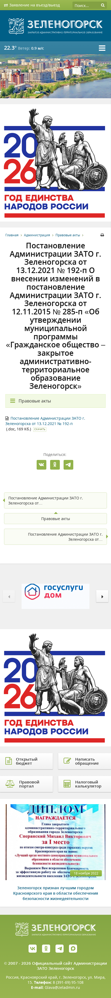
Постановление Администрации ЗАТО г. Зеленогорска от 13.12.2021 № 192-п (45, 421)
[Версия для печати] (103, 235)
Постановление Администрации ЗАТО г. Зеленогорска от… (45, 500)
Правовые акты (68, 235)
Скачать (39, 429)
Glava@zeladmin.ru (62, 987)
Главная (12, 235)
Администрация (37, 235)
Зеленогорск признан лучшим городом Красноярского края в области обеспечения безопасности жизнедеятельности (55, 893)
